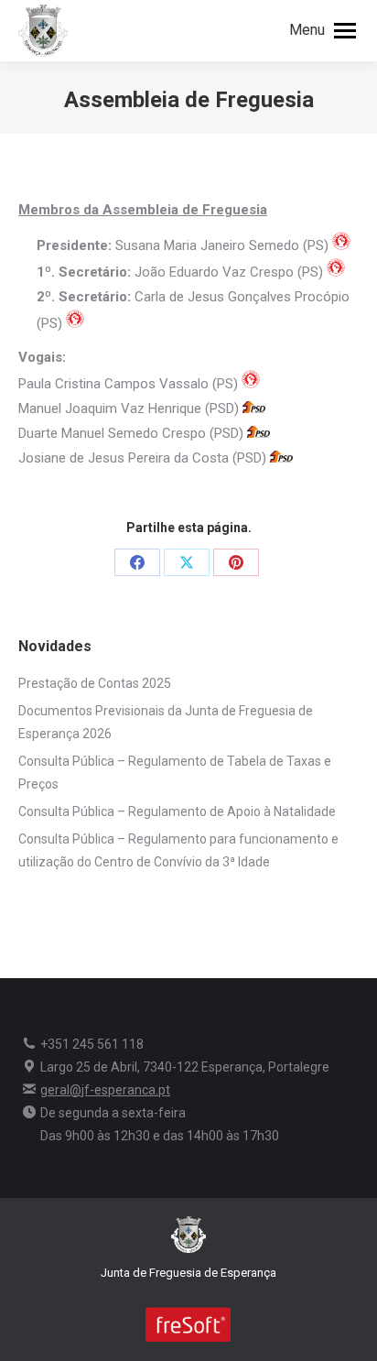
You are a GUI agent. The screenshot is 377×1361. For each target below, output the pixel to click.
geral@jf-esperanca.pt (105, 1090)
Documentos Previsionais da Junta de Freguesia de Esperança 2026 (165, 722)
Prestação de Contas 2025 (94, 683)
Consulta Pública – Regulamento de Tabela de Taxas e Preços (174, 772)
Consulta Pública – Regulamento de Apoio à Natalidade (177, 811)
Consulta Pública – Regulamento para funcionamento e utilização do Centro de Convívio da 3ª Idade (178, 850)
